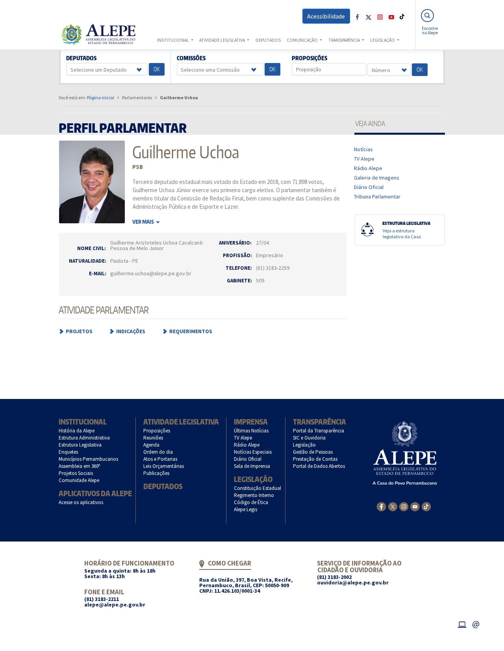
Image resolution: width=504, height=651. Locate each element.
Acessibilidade (326, 16)
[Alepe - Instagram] (404, 505)
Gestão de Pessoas (313, 451)
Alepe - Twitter (368, 16)
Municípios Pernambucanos (88, 459)
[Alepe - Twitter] (393, 505)
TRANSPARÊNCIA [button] (344, 40)
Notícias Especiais (253, 451)
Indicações (130, 331)
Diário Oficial (369, 187)
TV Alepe (364, 158)
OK (157, 69)
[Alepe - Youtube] (415, 506)
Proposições (309, 58)
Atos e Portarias (160, 459)
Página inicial (100, 97)
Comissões (191, 58)
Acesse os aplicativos (81, 502)
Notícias (363, 149)
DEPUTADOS (268, 40)
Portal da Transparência (318, 430)
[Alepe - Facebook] (381, 506)
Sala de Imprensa (252, 466)
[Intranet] (462, 623)
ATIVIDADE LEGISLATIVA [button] (222, 40)
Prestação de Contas (315, 459)
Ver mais (144, 222)
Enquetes (68, 451)
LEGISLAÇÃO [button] (383, 40)
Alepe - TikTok (402, 16)
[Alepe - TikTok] (426, 505)
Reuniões (153, 437)
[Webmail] (476, 623)
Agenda (151, 444)
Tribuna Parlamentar (377, 196)
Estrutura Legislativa (80, 444)
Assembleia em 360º (79, 466)
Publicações (156, 473)
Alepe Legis (245, 509)
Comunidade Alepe (79, 480)
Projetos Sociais (76, 473)
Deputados (81, 58)
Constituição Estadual (257, 488)
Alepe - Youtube (391, 16)
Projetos (79, 331)
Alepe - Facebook (356, 16)
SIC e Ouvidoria (309, 437)
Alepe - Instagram (379, 16)
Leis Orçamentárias (164, 466)
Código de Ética (251, 502)
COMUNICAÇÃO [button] (303, 40)
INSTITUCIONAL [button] (173, 40)
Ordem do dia (158, 451)
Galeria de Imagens (376, 177)
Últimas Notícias (251, 430)
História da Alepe (76, 430)
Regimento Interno (254, 495)
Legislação (253, 479)
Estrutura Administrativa (84, 437)
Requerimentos (190, 331)
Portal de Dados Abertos (319, 466)
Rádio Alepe (368, 168)
